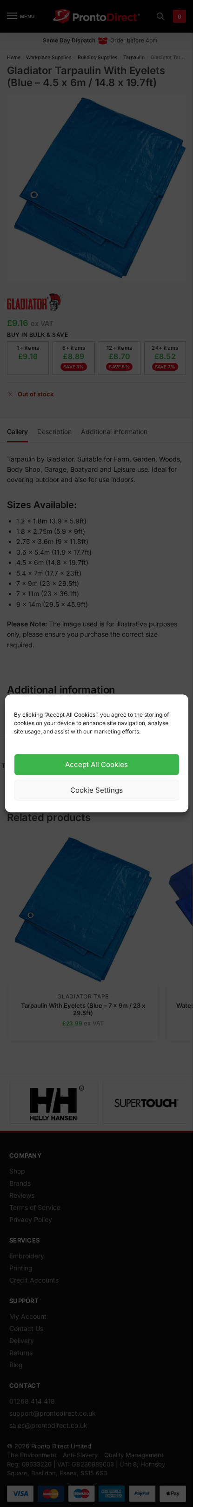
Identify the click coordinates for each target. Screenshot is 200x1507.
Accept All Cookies (96, 764)
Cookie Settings (96, 790)
